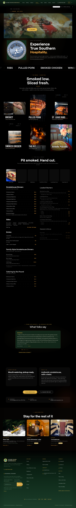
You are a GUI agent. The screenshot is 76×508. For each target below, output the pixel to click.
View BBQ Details (30, 392)
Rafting (27, 2)
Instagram (62, 461)
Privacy (5, 491)
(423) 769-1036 (62, 2)
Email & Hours (46, 470)
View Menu (32, 29)
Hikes (42, 2)
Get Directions (44, 29)
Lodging (31, 2)
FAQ (59, 473)
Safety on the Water (62, 480)
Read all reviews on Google (24, 352)
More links (61, 490)
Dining (37, 2)
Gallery (45, 2)
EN (69, 2)
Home (23, 2)
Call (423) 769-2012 (46, 392)
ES (71, 2)
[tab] (22, 349)
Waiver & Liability (62, 486)
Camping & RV (29, 474)
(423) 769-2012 (33, 400)
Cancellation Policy (62, 483)
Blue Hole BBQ (45, 464)
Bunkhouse (29, 471)
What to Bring (61, 476)
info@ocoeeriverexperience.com (57, 400)
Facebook (61, 464)
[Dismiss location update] (72, 7)
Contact (53, 2)
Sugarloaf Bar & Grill (46, 461)
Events (49, 2)
